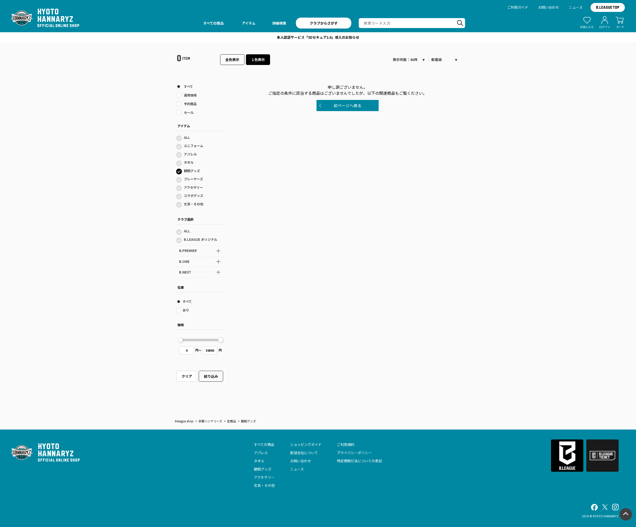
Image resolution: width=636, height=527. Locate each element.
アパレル (190, 154)
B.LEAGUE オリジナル (200, 239)
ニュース (576, 7)
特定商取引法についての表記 (359, 460)
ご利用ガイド (517, 7)
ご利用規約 (345, 444)
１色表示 (258, 59)
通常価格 (190, 95)
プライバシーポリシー (354, 452)
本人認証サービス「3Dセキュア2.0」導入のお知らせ (318, 37)
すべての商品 (264, 444)
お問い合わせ (548, 7)
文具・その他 (193, 204)
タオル (189, 162)
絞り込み (211, 376)
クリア (187, 376)
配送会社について (304, 452)
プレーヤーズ (193, 179)
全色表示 (232, 59)
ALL (187, 137)
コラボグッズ (193, 195)
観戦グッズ (192, 170)
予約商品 (190, 103)
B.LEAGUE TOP (607, 7)
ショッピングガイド (305, 444)
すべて (188, 86)
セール (189, 112)
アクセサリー (193, 187)
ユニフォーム (193, 145)
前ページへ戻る (347, 105)
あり (186, 310)
